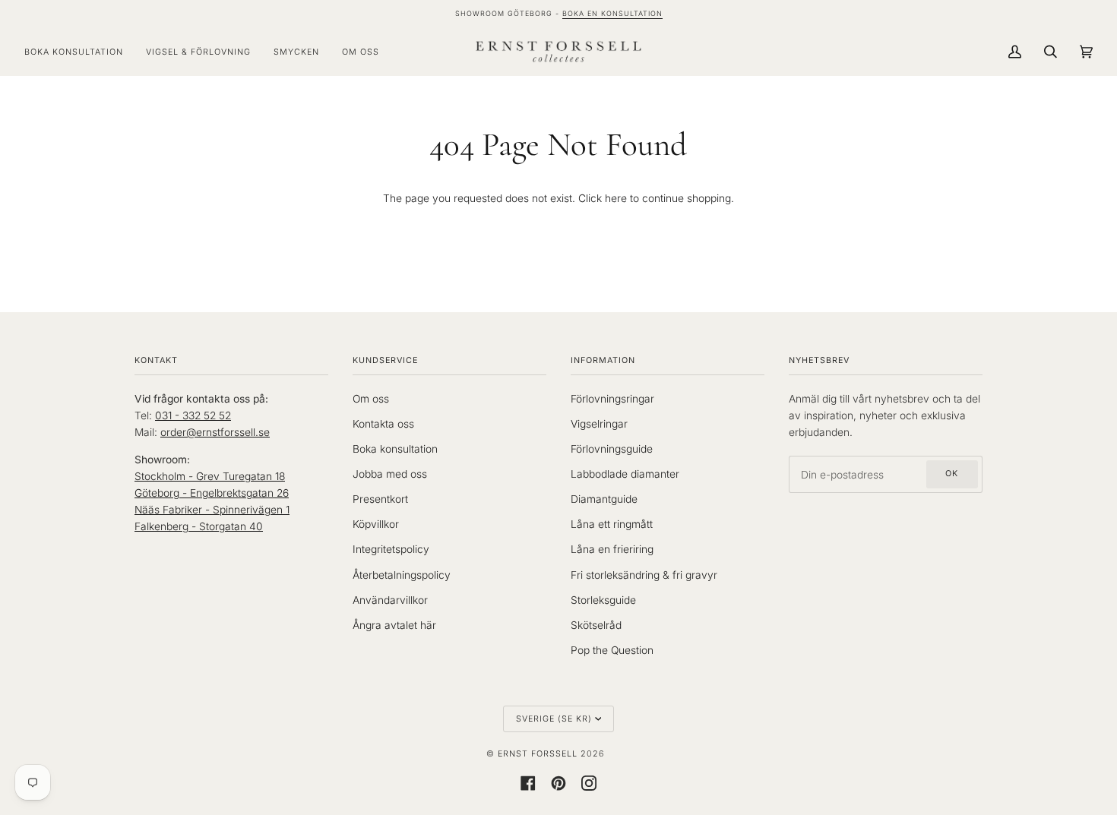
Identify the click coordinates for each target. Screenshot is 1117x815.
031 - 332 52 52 (193, 415)
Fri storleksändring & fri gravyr (644, 575)
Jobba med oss (390, 474)
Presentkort (380, 499)
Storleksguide (603, 600)
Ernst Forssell (537, 754)
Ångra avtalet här (394, 625)
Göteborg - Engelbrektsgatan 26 (211, 493)
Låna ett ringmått (612, 524)
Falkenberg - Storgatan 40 (198, 526)
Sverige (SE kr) (554, 719)
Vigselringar (599, 424)
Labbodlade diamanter (625, 474)
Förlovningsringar (612, 399)
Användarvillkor (390, 600)
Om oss (371, 399)
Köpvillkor (376, 524)
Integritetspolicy (391, 549)
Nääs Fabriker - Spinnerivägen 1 (212, 510)
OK (951, 474)
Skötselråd (596, 625)
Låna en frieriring (612, 549)
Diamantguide (604, 499)
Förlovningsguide (612, 449)
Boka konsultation (395, 449)
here (616, 198)
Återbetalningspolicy (402, 575)
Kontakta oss (383, 424)
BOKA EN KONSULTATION (612, 13)
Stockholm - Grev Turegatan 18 (209, 476)
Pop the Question (612, 650)
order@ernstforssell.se (215, 432)
